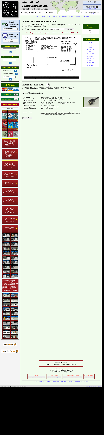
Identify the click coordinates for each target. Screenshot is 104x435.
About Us (42, 16)
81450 (90, 45)
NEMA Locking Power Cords (29, 404)
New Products (8, 94)
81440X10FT (90, 49)
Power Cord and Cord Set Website (50, 428)
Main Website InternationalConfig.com (58, 425)
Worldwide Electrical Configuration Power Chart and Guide (21, 397)
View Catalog (7, 70)
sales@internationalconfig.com (36, 377)
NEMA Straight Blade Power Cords (34, 403)
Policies (86, 16)
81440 (90, 43)
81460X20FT (90, 65)
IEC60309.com (89, 377)
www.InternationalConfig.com (92, 13)
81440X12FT (90, 51)
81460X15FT (90, 63)
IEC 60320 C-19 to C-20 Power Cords (33, 419)
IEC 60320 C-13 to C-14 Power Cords (32, 418)
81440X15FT (90, 54)
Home (36, 16)
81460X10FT (90, 58)
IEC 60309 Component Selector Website (55, 427)
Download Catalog (8, 73)
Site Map (64, 16)
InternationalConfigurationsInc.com (72, 377)
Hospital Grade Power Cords (49, 408)
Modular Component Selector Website (54, 426)
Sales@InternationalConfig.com (93, 386)
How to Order (56, 16)
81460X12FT (90, 60)
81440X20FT (90, 56)
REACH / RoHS (8, 99)
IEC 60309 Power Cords (27, 406)
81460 (90, 47)
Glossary (71, 16)
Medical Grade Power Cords (9, 411)
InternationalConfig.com (54, 377)
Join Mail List (78, 16)
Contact (49, 16)
